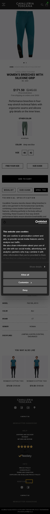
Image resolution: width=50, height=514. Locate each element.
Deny (25, 290)
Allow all (25, 274)
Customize (24, 282)
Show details (36, 267)
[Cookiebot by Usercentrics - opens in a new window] (35, 222)
